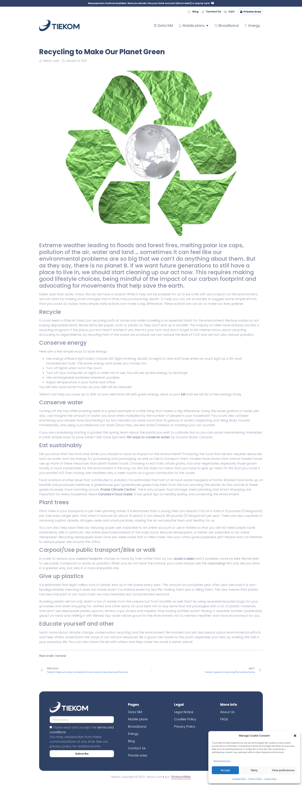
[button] (295, 735)
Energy (133, 733)
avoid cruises (184, 558)
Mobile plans (138, 719)
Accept (225, 770)
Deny (254, 770)
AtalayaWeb (181, 777)
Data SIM (135, 712)
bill (183, 394)
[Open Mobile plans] (207, 25)
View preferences (283, 770)
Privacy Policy (256, 778)
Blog (131, 741)
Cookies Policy (239, 778)
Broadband (137, 726)
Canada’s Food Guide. (115, 494)
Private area (137, 755)
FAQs (224, 719)
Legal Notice (183, 712)
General (60, 656)
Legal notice (270, 778)
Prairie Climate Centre (117, 489)
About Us (227, 712)
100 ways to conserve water (148, 437)
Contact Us (137, 748)
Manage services (222, 760)
